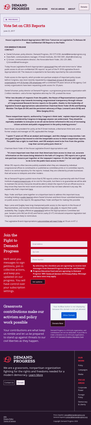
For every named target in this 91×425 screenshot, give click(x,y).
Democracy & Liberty (82, 403)
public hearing (27, 197)
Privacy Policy (71, 274)
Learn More (36, 375)
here (31, 189)
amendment (39, 210)
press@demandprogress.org (74, 415)
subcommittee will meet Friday (49, 221)
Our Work (41, 9)
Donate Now (57, 323)
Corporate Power (82, 388)
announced (49, 66)
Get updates (37, 282)
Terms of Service (53, 274)
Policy (80, 365)
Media (80, 374)
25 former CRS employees (31, 82)
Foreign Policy (81, 396)
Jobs (5, 417)
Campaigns (82, 370)
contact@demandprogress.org (76, 417)
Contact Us (9, 382)
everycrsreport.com (22, 181)
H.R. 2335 (54, 208)
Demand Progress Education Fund (71, 337)
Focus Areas (58, 9)
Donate (84, 7)
